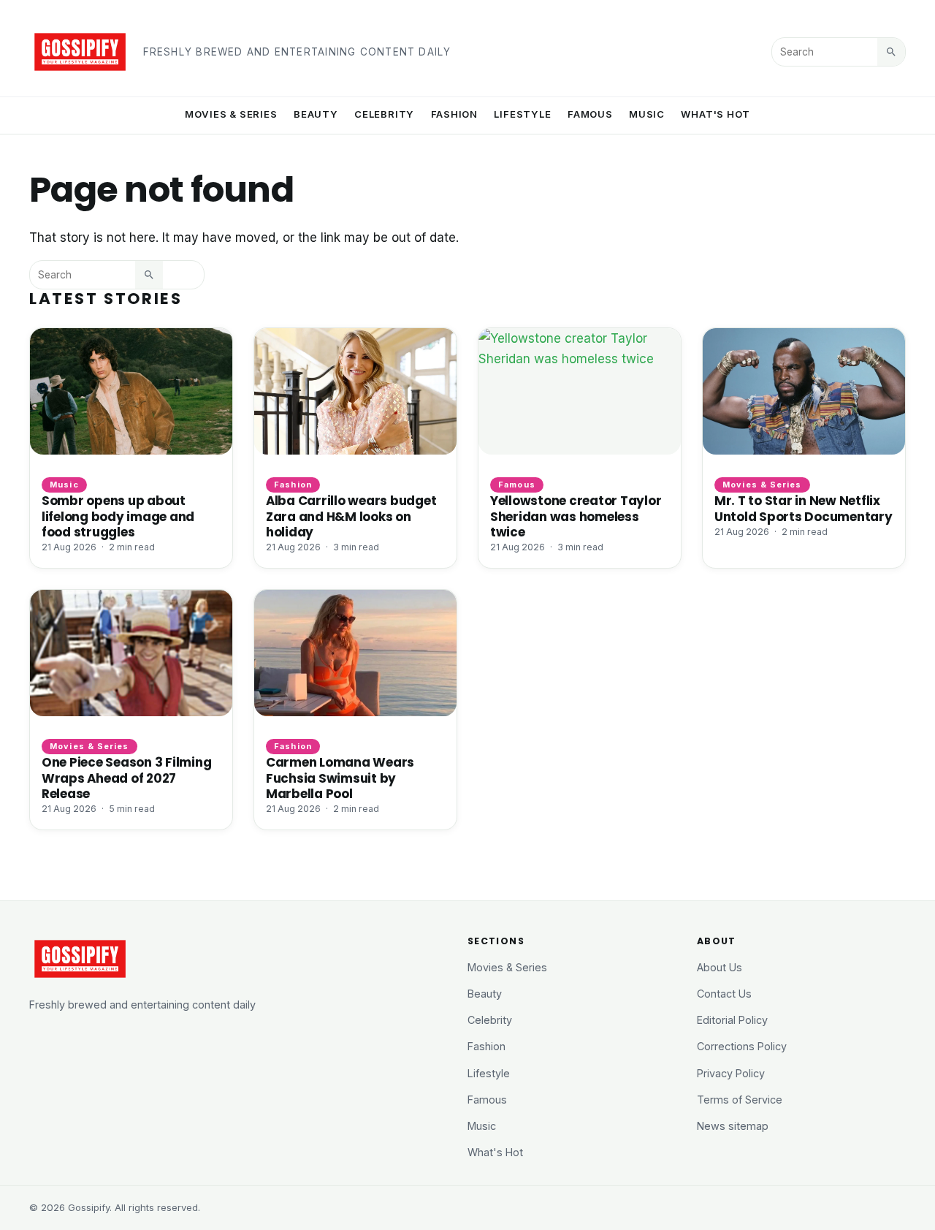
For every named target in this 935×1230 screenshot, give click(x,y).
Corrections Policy (742, 1046)
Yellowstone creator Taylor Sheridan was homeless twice (575, 516)
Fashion (454, 114)
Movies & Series (231, 114)
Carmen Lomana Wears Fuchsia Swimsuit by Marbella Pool (340, 777)
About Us (719, 967)
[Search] (891, 52)
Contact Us (724, 993)
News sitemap (732, 1126)
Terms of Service (739, 1099)
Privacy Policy (731, 1073)
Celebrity (384, 114)
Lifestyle (522, 114)
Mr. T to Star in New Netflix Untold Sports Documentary (803, 508)
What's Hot (715, 114)
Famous (590, 114)
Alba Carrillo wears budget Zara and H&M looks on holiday (351, 516)
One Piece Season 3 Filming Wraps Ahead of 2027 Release (126, 777)
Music (647, 114)
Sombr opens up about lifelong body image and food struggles (118, 516)
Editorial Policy (732, 1020)
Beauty (316, 114)
